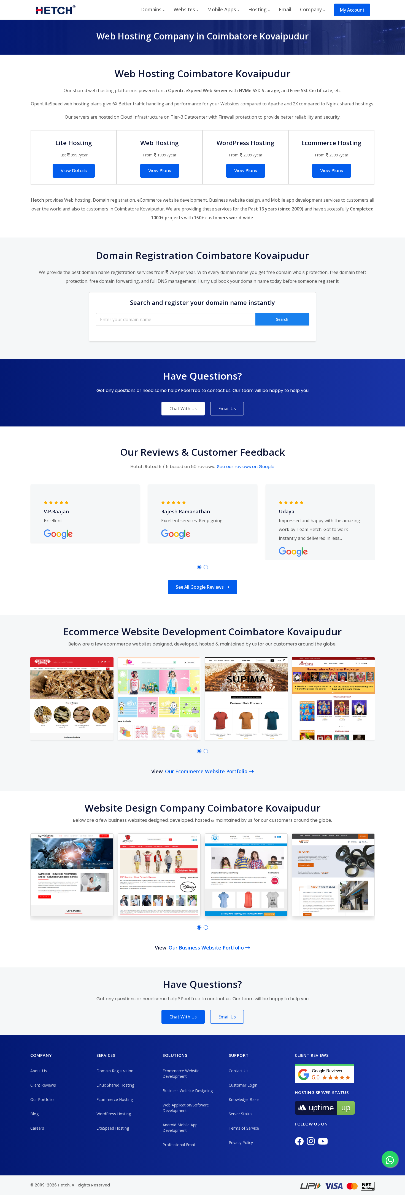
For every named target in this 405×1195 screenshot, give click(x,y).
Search (282, 319)
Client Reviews (43, 1085)
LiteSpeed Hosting (112, 1128)
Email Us (227, 409)
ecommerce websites (128, 644)
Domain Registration (114, 1070)
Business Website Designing (188, 1090)
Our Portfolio (42, 1099)
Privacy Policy (241, 1142)
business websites (127, 820)
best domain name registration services (112, 272)
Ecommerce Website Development (181, 1073)
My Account (352, 10)
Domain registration (114, 200)
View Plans (159, 170)
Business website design (234, 200)
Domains (151, 9)
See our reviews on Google (245, 466)
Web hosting (77, 200)
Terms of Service (244, 1128)
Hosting (257, 9)
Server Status (240, 1113)
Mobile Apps (221, 9)
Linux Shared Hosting (115, 1085)
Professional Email (179, 1144)
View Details (74, 170)
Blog (34, 1113)
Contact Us (239, 1070)
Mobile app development (296, 200)
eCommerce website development (172, 200)
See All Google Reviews (200, 587)
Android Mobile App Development (180, 1127)
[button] (199, 567)
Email (285, 9)
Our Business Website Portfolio (207, 948)
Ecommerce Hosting (114, 1099)
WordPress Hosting (113, 1113)
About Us (38, 1070)
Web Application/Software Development (186, 1107)
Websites (184, 9)
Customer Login (243, 1085)
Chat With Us (183, 409)
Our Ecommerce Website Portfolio (207, 772)
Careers (37, 1128)
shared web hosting (93, 90)
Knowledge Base (244, 1099)
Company (311, 9)
